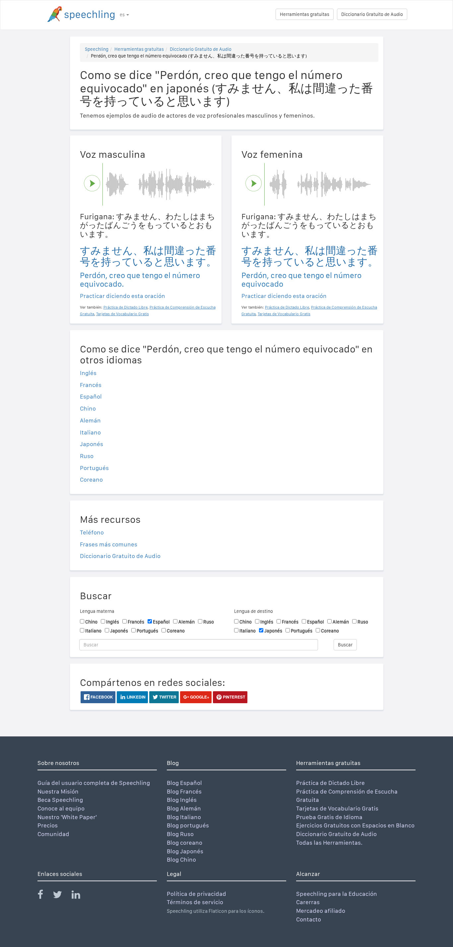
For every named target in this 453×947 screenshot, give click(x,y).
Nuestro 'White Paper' (67, 816)
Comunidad (53, 833)
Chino (88, 408)
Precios (47, 825)
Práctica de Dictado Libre (330, 782)
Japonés (91, 443)
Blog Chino (181, 859)
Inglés (88, 372)
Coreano (91, 479)
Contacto (308, 919)
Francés (90, 384)
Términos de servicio (195, 902)
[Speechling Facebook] (44, 896)
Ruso (87, 455)
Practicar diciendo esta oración (122, 295)
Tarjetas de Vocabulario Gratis (337, 808)
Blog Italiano (184, 816)
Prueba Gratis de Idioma (329, 816)
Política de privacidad (196, 893)
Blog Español (184, 782)
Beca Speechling (60, 799)
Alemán (90, 420)
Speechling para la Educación (336, 893)
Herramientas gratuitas (304, 14)
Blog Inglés (182, 799)
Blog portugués (188, 825)
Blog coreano (184, 842)
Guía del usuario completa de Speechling (93, 782)
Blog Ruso (180, 833)
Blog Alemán (184, 808)
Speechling (96, 49)
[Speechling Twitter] (61, 896)
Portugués (94, 467)
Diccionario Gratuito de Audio (372, 14)
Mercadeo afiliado (320, 910)
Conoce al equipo (61, 808)
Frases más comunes (108, 544)
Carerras (308, 902)
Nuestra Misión (58, 791)
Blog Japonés (185, 851)
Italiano (90, 432)
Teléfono (92, 532)
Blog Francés (184, 791)
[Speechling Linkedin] (80, 896)
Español (91, 396)
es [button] (123, 14)
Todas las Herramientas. (329, 842)
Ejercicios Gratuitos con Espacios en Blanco (355, 825)
